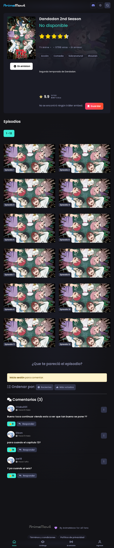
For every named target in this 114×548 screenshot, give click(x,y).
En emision (23, 66)
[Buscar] (107, 5)
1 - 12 (9, 133)
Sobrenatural (76, 55)
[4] (60, 36)
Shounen (92, 55)
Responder (28, 423)
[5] (66, 36)
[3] (54, 36)
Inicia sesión (17, 377)
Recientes (46, 387)
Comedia (59, 55)
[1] (42, 36)
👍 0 (11, 423)
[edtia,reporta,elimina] (104, 410)
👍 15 (11, 475)
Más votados (67, 387)
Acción (45, 55)
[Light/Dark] (100, 5)
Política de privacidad (72, 537)
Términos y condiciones (42, 537)
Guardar (96, 106)
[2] (48, 36)
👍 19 (11, 449)
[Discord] (93, 5)
